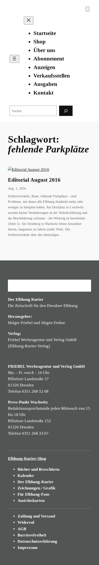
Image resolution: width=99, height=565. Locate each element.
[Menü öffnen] (14, 59)
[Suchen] (66, 111)
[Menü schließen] (28, 20)
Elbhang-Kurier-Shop (27, 458)
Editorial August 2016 (34, 180)
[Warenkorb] (87, 9)
